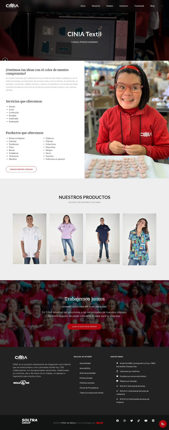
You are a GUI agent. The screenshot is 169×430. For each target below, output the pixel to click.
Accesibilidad (85, 363)
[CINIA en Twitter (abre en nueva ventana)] (131, 420)
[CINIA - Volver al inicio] (21, 357)
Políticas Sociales (87, 383)
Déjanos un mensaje (128, 381)
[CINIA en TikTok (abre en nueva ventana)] (139, 420)
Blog (152, 6)
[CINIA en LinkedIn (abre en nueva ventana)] (153, 420)
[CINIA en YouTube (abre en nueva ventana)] (146, 420)
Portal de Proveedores (89, 388)
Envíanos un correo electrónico (133, 376)
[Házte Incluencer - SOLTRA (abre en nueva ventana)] (21, 382)
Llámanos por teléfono (130, 371)
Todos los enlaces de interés (91, 392)
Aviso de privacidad (87, 373)
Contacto (124, 6)
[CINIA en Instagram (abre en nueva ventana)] (124, 420)
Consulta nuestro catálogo (21, 169)
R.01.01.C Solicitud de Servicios (132, 386)
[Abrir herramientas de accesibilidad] (163, 424)
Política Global (86, 378)
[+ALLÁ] (99, 423)
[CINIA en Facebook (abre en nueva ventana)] (117, 420)
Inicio (83, 6)
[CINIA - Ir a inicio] (15, 5)
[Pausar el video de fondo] (5, 60)
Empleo (110, 6)
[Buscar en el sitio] (162, 6)
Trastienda (139, 6)
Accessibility (85, 368)
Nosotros (96, 6)
